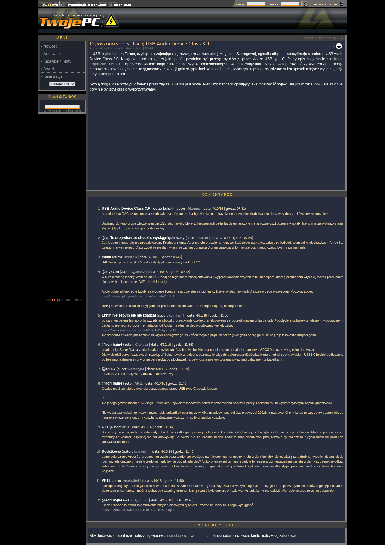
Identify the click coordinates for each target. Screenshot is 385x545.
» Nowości (49, 46)
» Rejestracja (52, 76)
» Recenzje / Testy (56, 61)
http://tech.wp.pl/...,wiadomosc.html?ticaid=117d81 (138, 296)
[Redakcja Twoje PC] (120, 5)
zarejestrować (175, 536)
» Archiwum (51, 53)
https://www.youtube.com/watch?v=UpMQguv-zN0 (139, 330)
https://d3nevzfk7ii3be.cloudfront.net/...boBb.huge (138, 510)
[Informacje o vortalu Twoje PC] (84, 5)
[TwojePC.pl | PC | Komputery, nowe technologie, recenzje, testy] (49, 5)
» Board (47, 69)
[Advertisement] (237, 21)
